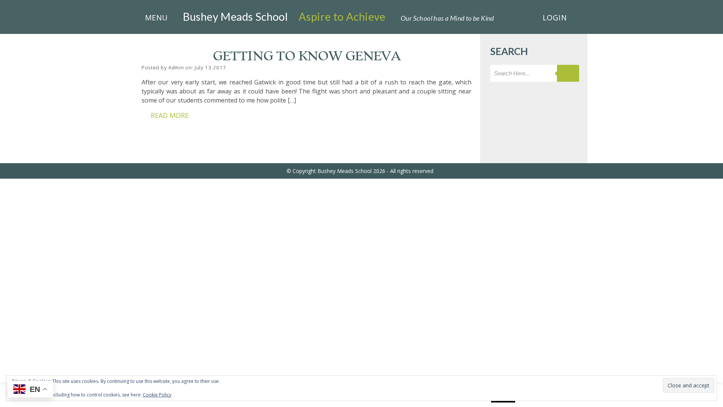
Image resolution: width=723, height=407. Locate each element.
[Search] (568, 73)
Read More (170, 115)
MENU (156, 17)
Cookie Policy (157, 395)
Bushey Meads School (235, 16)
